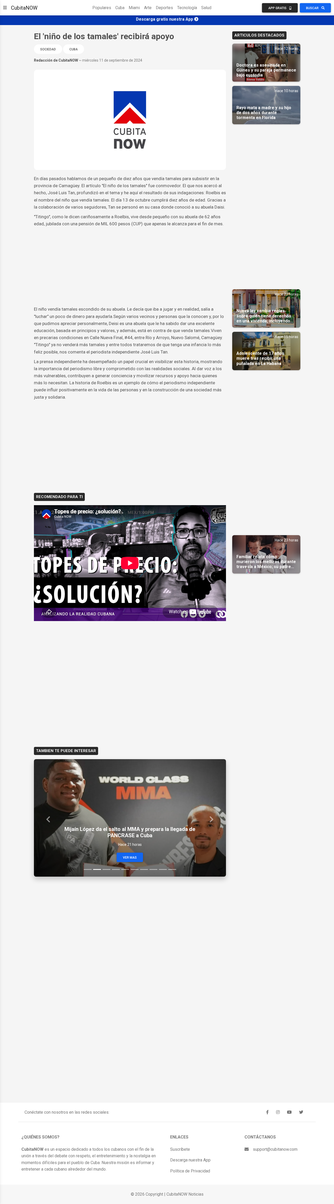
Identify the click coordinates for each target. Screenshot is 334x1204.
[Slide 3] (106, 869)
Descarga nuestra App (190, 1160)
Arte (148, 7)
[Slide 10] (172, 869)
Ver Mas (130, 857)
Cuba (119, 7)
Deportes (164, 7)
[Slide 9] (163, 869)
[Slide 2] (97, 869)
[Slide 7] (144, 869)
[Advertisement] (130, 266)
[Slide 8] (153, 869)
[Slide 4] (116, 869)
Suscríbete (180, 1149)
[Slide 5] (125, 869)
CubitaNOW (24, 8)
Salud (206, 7)
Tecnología (187, 7)
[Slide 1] (88, 869)
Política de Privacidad (190, 1170)
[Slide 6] (135, 869)
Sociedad (48, 49)
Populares (101, 7)
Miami (134, 7)
